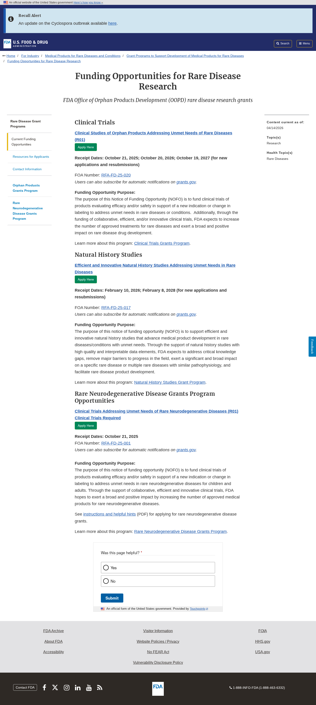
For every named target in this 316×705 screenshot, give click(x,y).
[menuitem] (286, 126)
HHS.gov (262, 641)
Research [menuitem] (274, 143)
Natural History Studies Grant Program (169, 382)
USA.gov (262, 652)
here (112, 23)
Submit (112, 598)
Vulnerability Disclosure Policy (158, 663)
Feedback (312, 346)
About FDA (53, 641)
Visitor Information (158, 631)
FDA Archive (53, 631)
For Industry (30, 56)
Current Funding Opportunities (24, 141)
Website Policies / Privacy (158, 641)
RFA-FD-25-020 (116, 175)
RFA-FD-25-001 (116, 443)
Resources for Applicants (31, 156)
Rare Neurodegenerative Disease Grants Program (28, 210)
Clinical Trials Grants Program (161, 243)
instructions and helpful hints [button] (109, 514)
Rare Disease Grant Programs (25, 123)
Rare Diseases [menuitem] (277, 159)
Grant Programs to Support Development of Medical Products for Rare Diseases (185, 56)
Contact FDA (25, 687)
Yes (114, 567)
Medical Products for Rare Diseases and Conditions (83, 56)
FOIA (262, 631)
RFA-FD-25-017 (116, 307)
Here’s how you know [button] (87, 2)
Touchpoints (197, 608)
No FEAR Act (158, 652)
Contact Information (27, 169)
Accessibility (53, 652)
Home (10, 56)
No (113, 581)
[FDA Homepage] (25, 43)
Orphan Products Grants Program (26, 187)
